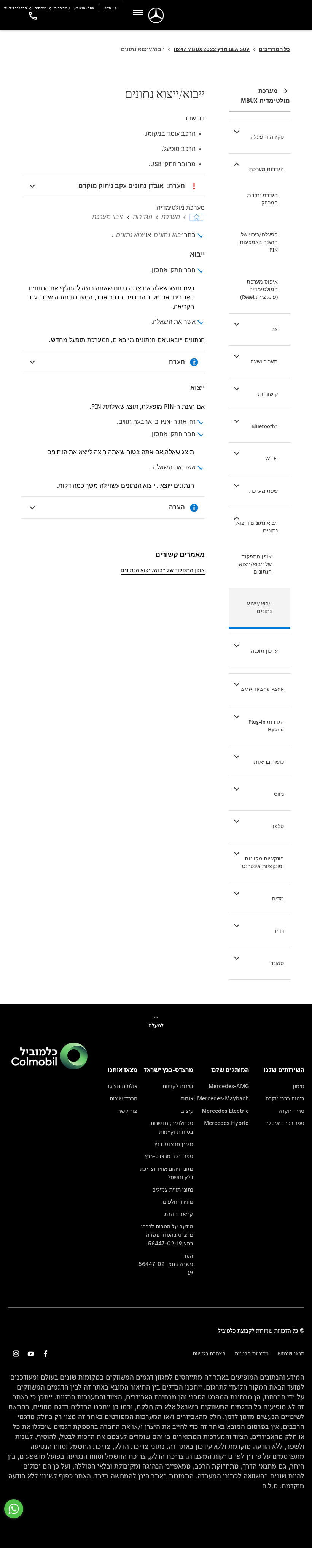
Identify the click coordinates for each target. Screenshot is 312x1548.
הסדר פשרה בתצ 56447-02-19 (165, 1264)
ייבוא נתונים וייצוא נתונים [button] (257, 527)
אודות (187, 1098)
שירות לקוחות (177, 1086)
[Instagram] (16, 1353)
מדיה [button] (278, 898)
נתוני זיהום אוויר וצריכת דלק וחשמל (166, 1173)
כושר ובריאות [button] (269, 761)
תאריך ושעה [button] (264, 361)
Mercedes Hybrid (226, 1123)
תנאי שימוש (291, 1353)
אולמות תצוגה (121, 1086)
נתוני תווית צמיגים (172, 1189)
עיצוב (187, 1111)
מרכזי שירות (123, 1098)
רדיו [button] (279, 931)
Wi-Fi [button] (271, 458)
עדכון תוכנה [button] (264, 650)
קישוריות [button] (268, 394)
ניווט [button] (279, 794)
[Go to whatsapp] (13, 1508)
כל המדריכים (274, 49)
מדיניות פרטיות (252, 1353)
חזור (108, 7)
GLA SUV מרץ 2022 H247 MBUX (212, 49)
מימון (298, 1086)
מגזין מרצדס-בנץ (173, 1144)
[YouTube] (30, 1353)
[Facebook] (45, 1353)
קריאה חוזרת (178, 1214)
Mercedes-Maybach (223, 1098)
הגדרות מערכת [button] (266, 169)
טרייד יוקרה (291, 1111)
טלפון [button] (277, 826)
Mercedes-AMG (229, 1086)
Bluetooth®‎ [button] (265, 426)
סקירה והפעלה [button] (267, 137)
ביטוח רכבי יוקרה (285, 1098)
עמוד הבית (62, 7)
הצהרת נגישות (209, 1353)
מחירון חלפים (178, 1202)
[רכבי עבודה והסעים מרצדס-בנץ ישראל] (156, 15)
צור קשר (127, 1111)
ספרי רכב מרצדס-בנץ (169, 1156)
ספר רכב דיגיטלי (285, 1123)
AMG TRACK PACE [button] (262, 689)
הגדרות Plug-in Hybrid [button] (266, 725)
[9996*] (31, 15)
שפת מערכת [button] (263, 490)
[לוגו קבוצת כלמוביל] (49, 1067)
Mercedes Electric (225, 1111)
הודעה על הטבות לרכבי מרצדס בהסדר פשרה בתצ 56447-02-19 (167, 1234)
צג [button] (275, 329)
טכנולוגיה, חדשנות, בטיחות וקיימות (171, 1127)
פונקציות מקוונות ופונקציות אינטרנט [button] (263, 862)
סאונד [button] (277, 963)
